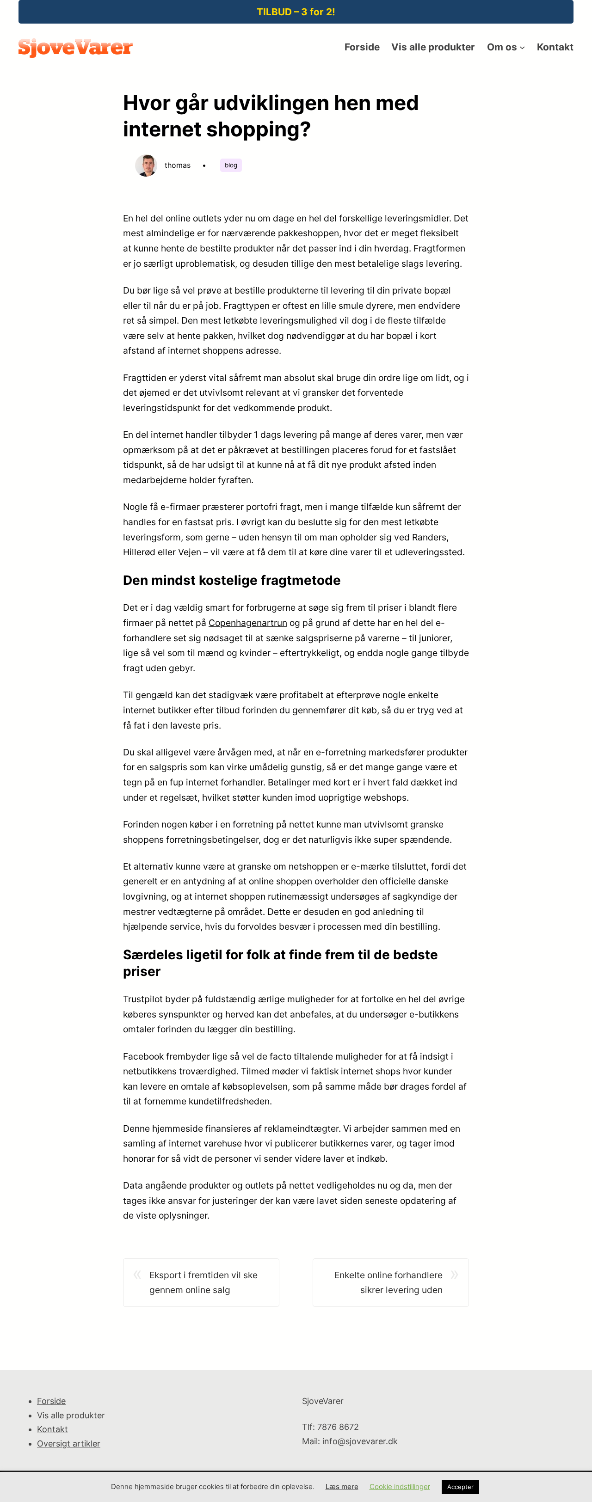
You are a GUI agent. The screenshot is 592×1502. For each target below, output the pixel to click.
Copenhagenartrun (248, 622)
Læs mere (342, 1486)
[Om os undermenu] (522, 47)
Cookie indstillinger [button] (400, 1486)
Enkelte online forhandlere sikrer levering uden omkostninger (388, 1283)
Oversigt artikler (68, 1443)
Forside (51, 1401)
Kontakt (52, 1429)
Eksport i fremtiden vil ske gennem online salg (203, 1282)
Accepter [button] (460, 1486)
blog (231, 165)
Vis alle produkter (71, 1415)
